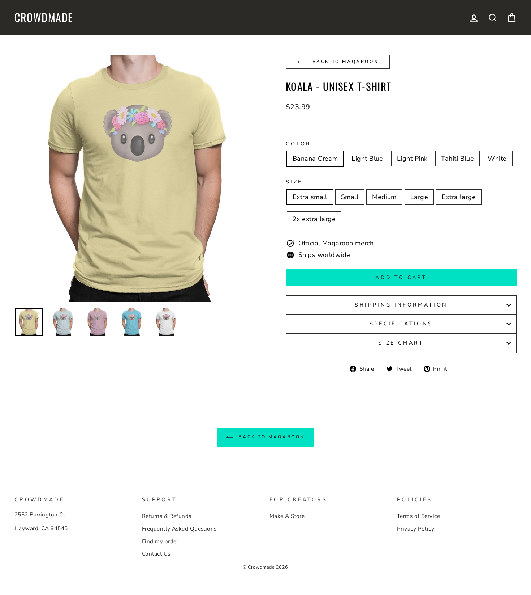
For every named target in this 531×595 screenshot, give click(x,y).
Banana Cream (315, 158)
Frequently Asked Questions (179, 528)
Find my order (160, 541)
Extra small (310, 197)
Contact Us (156, 553)
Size (294, 181)
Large (419, 197)
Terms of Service (418, 516)
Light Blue (367, 158)
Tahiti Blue (457, 158)
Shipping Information (401, 304)
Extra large (459, 197)
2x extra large (314, 219)
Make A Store (287, 516)
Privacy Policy (415, 528)
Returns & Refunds (166, 516)
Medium (384, 197)
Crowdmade (43, 17)
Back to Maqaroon (344, 61)
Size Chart (401, 342)
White (497, 158)
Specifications (401, 323)
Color (298, 143)
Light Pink (412, 158)
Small (349, 197)
